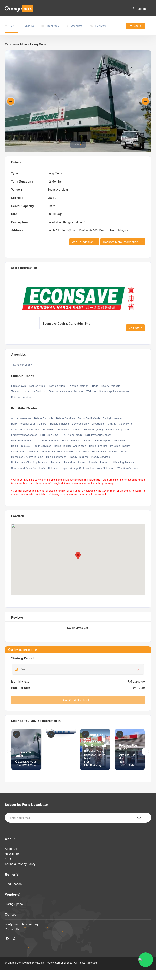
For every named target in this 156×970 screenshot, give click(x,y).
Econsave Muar (23, 754)
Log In (141, 9)
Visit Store (135, 328)
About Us (11, 848)
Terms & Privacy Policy (20, 864)
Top (11, 25)
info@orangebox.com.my (21, 924)
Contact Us (12, 929)
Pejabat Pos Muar (128, 747)
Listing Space (14, 904)
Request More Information (120, 242)
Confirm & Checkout (76, 700)
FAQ (8, 859)
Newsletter (12, 854)
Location (77, 25)
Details (30, 25)
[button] (80, 144)
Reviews (100, 25)
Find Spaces (13, 884)
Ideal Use (53, 25)
